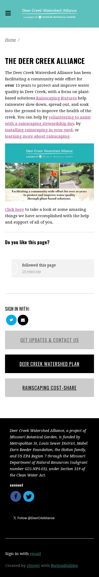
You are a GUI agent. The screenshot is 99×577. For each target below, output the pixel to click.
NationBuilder (64, 565)
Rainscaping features (56, 98)
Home (10, 39)
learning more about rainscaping (37, 136)
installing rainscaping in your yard (39, 130)
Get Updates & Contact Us (49, 339)
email (35, 553)
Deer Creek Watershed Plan (49, 363)
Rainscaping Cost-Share (49, 387)
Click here (14, 209)
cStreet (33, 565)
